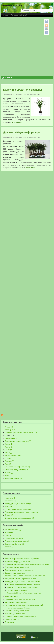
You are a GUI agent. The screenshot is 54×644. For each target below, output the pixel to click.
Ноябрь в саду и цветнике (17, 590)
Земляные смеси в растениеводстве (19, 570)
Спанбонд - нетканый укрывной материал (20, 616)
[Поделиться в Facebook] (46, 32)
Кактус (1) (8, 444)
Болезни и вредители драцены (22, 89)
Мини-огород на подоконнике (16, 602)
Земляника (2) (10, 501)
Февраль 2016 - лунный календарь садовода (24, 593)
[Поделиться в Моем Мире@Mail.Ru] (46, 28)
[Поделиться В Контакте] (46, 21)
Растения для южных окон (15, 614)
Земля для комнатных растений (17, 567)
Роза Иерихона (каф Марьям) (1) (17, 467)
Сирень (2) (9, 515)
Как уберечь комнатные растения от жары (21, 579)
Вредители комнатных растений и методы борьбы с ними (27, 564)
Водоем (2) (9, 533)
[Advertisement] (27, 46)
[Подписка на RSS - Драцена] (2, 416)
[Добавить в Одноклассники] (46, 25)
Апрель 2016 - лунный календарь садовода (23, 584)
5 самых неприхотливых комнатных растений (22, 559)
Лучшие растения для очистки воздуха (20, 599)
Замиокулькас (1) (11, 438)
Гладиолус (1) (10, 498)
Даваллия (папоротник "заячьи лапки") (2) (21, 433)
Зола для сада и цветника (15, 573)
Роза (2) (8, 464)
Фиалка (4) (9, 473)
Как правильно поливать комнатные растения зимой (25, 576)
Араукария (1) (10, 430)
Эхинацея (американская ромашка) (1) (19, 518)
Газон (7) (8, 535)
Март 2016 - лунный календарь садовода (22, 587)
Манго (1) (8, 453)
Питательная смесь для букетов (17, 608)
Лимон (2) (8, 450)
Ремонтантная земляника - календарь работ (21, 512)
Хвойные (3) (9, 547)
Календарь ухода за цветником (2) (18, 504)
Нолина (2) (9, 458)
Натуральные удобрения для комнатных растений (24, 605)
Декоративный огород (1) (14, 544)
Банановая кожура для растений (17, 562)
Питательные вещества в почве (17, 611)
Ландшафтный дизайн (19, 15)
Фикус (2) (8, 475)
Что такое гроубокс (12, 619)
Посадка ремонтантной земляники (18, 509)
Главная (6, 15)
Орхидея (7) (9, 461)
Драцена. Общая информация (21, 132)
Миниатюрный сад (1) (13, 455)
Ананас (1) (9, 427)
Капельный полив (11, 596)
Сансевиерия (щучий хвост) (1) (16, 470)
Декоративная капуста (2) (14, 538)
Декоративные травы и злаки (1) (17, 541)
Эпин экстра (9, 622)
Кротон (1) (9, 447)
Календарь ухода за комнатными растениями (22, 582)
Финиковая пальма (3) (13, 478)
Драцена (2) (9, 435)
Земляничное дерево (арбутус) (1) (18, 441)
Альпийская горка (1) (13, 530)
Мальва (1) (9, 506)
